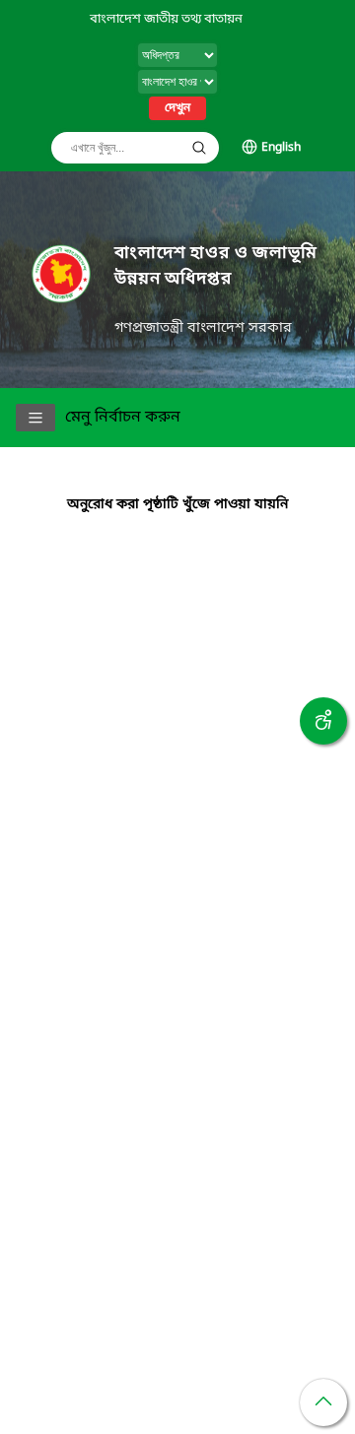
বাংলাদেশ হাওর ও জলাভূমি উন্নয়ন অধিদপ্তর (216, 266)
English (281, 148)
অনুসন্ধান (199, 147)
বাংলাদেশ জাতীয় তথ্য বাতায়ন (166, 19)
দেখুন (177, 108)
